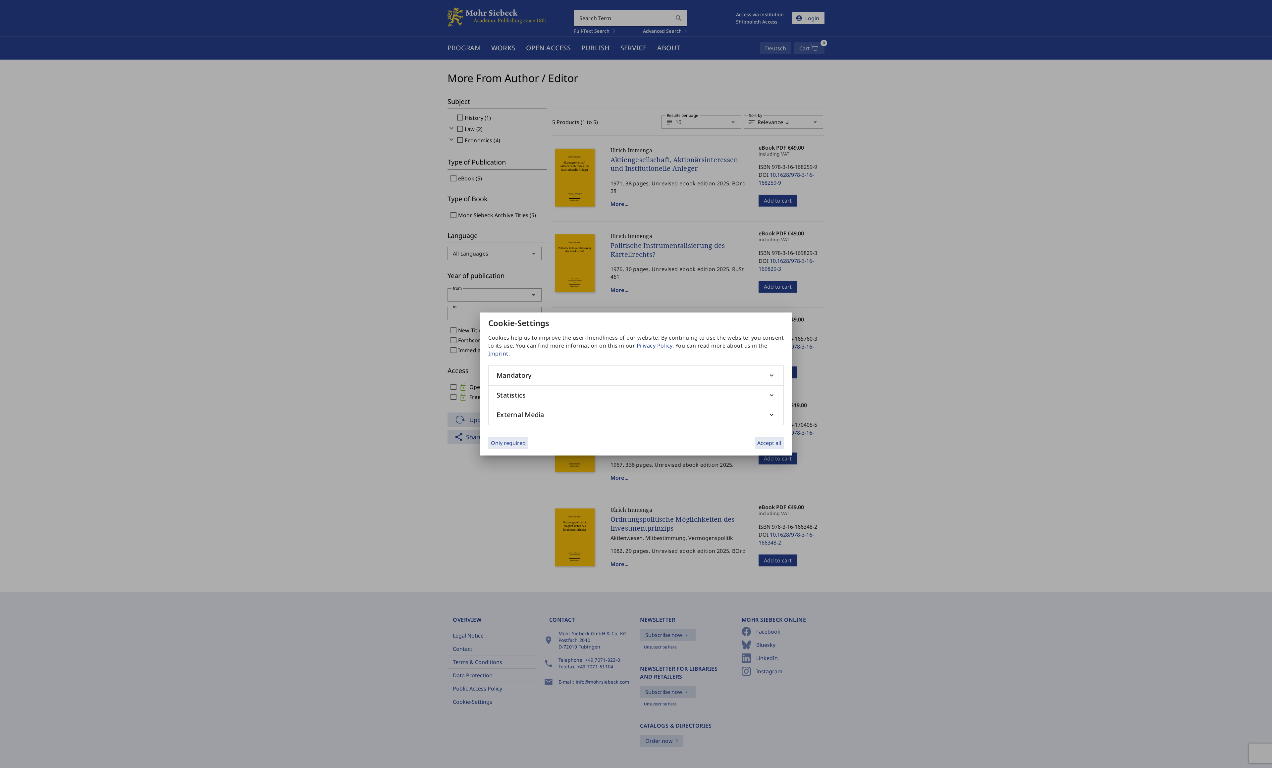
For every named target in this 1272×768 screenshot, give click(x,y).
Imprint (498, 353)
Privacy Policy (654, 345)
